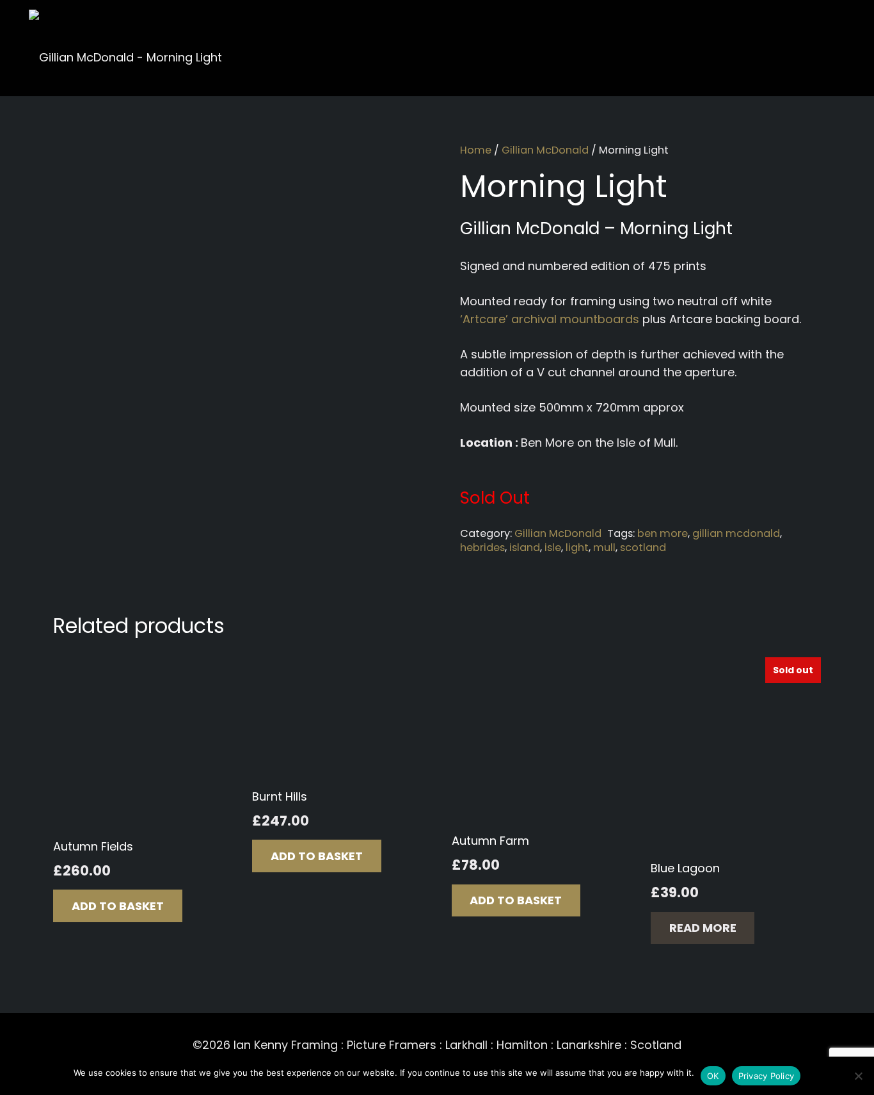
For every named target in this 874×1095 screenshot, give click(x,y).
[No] (858, 1075)
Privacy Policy (766, 1076)
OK (713, 1076)
